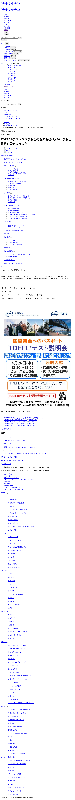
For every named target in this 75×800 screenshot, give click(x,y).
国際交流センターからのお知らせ (15, 125)
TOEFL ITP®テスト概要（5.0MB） (15, 423)
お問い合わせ (8, 474)
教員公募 (7, 481)
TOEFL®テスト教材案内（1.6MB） (15, 420)
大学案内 (7, 47)
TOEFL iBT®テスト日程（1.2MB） (15, 422)
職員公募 (7, 483)
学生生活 (7, 56)
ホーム (6, 122)
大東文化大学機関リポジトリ (13, 487)
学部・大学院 (8, 51)
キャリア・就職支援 (11, 60)
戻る (7, 43)
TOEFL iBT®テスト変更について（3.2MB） (18, 418)
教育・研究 (8, 53)
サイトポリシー (9, 476)
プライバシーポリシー (11, 478)
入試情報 (7, 49)
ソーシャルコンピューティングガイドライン (19, 480)
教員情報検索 (8, 485)
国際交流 (7, 58)
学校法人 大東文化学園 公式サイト (12, 460)
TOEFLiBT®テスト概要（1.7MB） (15, 425)
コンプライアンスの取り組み (13, 489)
